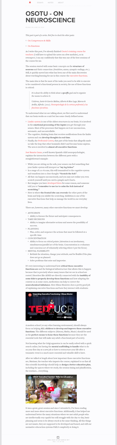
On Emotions (34, 46)
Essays (40, 3)
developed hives (54, 183)
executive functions (78, 75)
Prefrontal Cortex (46, 140)
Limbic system (34, 121)
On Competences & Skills (39, 40)
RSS (54, 441)
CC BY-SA (60, 441)
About (61, 3)
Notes (50, 3)
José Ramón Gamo (34, 152)
